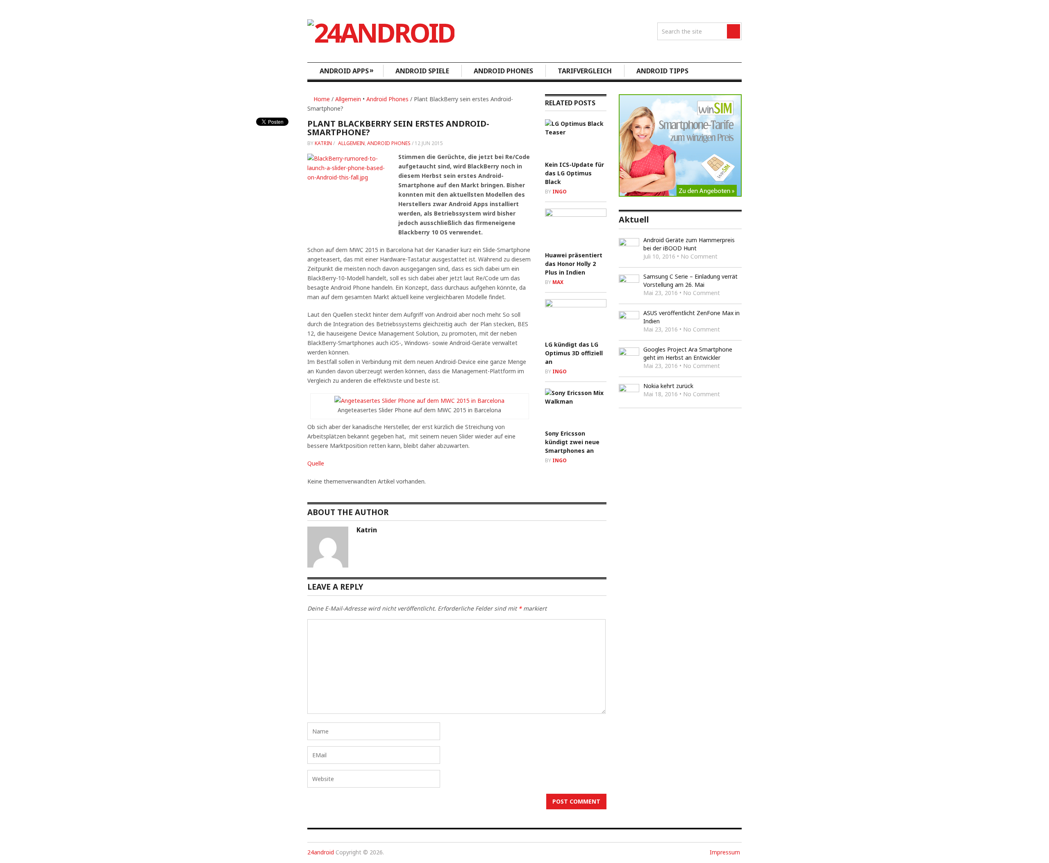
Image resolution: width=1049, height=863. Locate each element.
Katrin (323, 143)
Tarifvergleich (585, 70)
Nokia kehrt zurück (668, 386)
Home (321, 99)
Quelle (315, 463)
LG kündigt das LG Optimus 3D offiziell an (574, 353)
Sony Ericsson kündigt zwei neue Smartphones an (572, 441)
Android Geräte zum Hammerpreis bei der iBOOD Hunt (689, 244)
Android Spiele (422, 70)
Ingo (559, 191)
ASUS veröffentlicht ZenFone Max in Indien (691, 317)
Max (557, 282)
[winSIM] (680, 194)
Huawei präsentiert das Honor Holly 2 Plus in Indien (573, 263)
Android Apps (347, 70)
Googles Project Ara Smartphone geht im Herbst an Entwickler (687, 353)
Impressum (725, 852)
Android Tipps (662, 70)
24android (320, 852)
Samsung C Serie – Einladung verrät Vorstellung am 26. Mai (690, 280)
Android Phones (503, 70)
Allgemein (348, 99)
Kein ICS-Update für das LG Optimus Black (574, 173)
